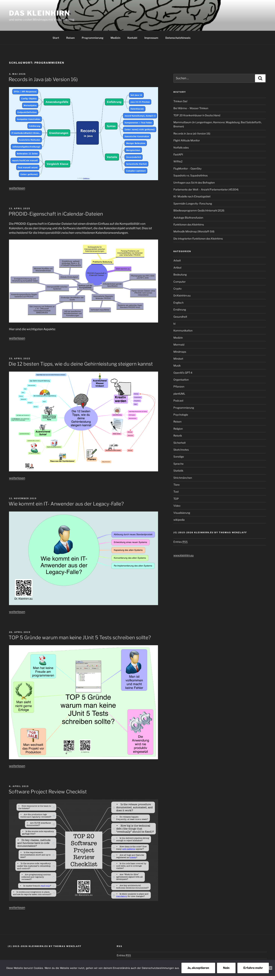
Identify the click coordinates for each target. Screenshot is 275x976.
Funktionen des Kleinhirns (188, 224)
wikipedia (179, 519)
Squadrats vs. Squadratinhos (190, 175)
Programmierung (92, 37)
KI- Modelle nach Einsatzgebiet (191, 196)
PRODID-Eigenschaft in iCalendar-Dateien (56, 214)
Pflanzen (178, 386)
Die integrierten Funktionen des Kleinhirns (198, 238)
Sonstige (178, 456)
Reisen (70, 37)
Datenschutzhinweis (177, 37)
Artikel (177, 267)
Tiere (176, 484)
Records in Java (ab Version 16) (43, 79)
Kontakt (132, 37)
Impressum (151, 37)
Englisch (178, 302)
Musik (177, 365)
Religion (178, 428)
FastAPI (178, 154)
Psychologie (180, 414)
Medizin (115, 37)
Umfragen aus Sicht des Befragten (194, 182)
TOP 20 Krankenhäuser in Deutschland (196, 115)
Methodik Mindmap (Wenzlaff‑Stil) (193, 231)
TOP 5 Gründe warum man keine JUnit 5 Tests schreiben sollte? (80, 637)
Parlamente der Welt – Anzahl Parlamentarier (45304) (206, 189)
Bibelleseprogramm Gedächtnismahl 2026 (198, 210)
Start (56, 37)
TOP (176, 498)
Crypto (177, 288)
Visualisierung (181, 512)
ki (174, 323)
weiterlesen (17, 188)
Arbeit (177, 260)
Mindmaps (179, 351)
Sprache (178, 463)
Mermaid (178, 344)
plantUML (179, 393)
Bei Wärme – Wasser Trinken (190, 108)
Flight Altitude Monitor (186, 140)
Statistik (178, 470)
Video (176, 505)
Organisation (181, 379)
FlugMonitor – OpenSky (187, 168)
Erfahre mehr (253, 968)
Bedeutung (180, 274)
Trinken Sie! (180, 101)
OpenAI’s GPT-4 (182, 372)
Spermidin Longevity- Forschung (192, 203)
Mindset (178, 358)
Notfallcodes (181, 147)
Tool (175, 491)
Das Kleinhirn (39, 13)
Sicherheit (179, 442)
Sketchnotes (181, 449)
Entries (180, 541)
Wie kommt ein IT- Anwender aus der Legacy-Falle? (66, 504)
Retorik (177, 435)
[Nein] (270, 968)
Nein (226, 968)
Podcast (178, 400)
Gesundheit (180, 316)
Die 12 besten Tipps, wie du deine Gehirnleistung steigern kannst (81, 364)
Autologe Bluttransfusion (188, 217)
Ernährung (179, 309)
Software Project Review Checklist (48, 792)
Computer (179, 281)
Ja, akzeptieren (198, 968)
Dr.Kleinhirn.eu (182, 295)
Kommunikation (182, 330)
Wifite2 (177, 161)
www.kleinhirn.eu (183, 555)
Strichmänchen (182, 477)
